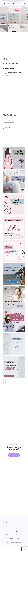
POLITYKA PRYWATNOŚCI (14, 538)
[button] (24, 3)
